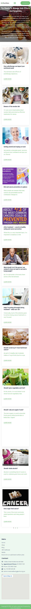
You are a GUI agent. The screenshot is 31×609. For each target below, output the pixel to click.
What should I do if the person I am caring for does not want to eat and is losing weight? (15, 269)
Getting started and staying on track (15, 147)
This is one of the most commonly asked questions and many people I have (14, 514)
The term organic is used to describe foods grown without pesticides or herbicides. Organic (14, 415)
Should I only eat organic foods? (13, 410)
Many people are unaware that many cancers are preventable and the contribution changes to (14, 192)
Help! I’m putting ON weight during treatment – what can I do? (14, 308)
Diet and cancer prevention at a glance (15, 187)
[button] (14, 3)
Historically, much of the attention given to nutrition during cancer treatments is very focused (15, 315)
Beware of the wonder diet (12, 106)
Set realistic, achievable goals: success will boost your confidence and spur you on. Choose (15, 152)
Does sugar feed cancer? (11, 508)
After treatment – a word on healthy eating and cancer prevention (15, 228)
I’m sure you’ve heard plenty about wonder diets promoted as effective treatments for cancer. (14, 112)
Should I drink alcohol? (11, 468)
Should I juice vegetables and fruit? (14, 388)
